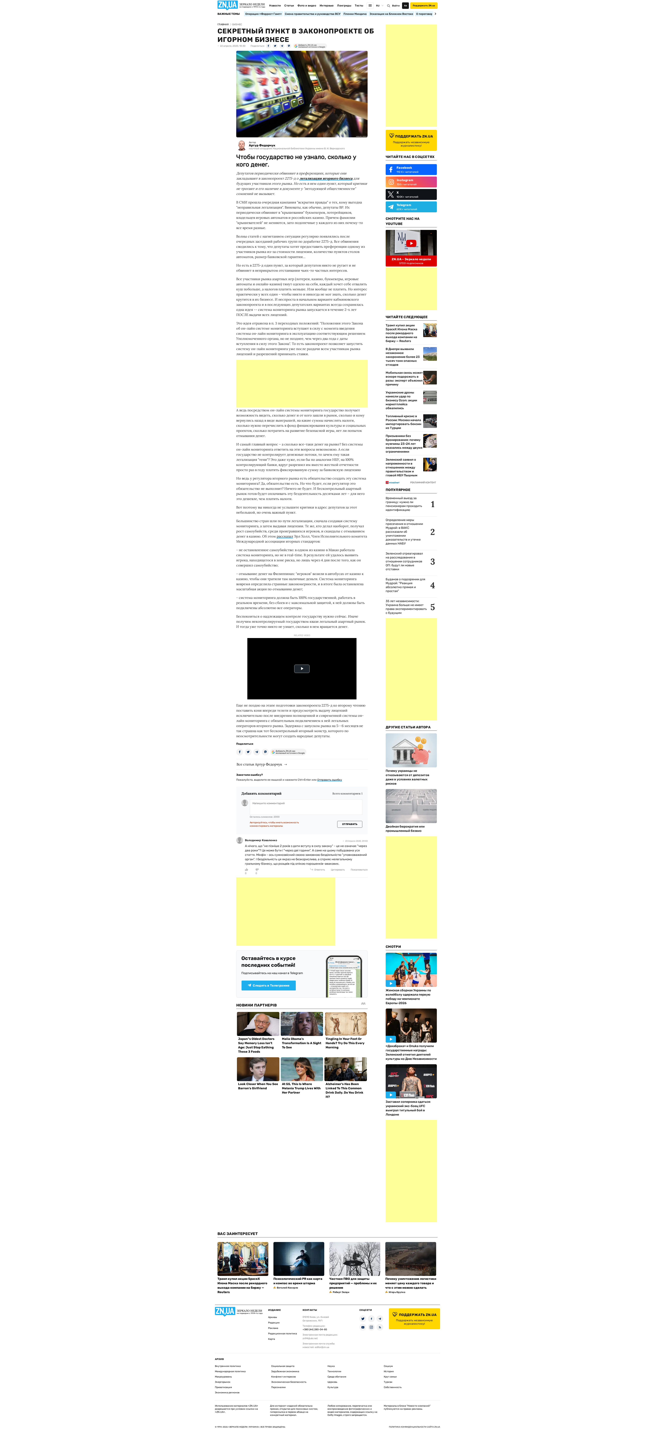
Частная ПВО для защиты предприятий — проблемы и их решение (353, 1283)
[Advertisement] (302, 384)
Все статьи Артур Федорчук (259, 764)
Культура (333, 1387)
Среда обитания (337, 1376)
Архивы (272, 1317)
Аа (405, 5)
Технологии (334, 1371)
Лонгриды (344, 5)
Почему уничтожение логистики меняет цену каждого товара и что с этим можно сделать (410, 1283)
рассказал (285, 536)
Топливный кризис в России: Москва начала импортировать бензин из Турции (403, 422)
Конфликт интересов (283, 1376)
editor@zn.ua (322, 1347)
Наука (331, 1366)
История (389, 1371)
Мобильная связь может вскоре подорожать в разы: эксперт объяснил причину (404, 378)
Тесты (359, 5)
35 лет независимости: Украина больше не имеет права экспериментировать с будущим (406, 607)
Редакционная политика (282, 1333)
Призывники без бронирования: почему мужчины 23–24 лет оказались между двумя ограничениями (404, 443)
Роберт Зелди (341, 1292)
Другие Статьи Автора (408, 727)
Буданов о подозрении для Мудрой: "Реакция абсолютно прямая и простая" (405, 585)
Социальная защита (282, 1366)
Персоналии (278, 1387)
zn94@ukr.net (310, 1338)
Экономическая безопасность (288, 1382)
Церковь (332, 1382)
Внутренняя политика (228, 1366)
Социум (388, 1366)
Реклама (273, 1328)
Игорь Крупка (397, 1292)
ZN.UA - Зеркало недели (411, 259)
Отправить (350, 824)
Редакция (274, 1322)
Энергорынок (222, 1382)
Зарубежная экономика (285, 1371)
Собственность (393, 1387)
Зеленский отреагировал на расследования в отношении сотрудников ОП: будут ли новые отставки (404, 561)
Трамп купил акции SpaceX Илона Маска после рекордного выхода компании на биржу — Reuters (401, 333)
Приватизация (223, 1387)
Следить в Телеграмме (271, 985)
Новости (275, 5)
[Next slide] (435, 14)
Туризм (388, 1382)
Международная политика (230, 1371)
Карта (271, 1339)
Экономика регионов (227, 1392)
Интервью (327, 5)
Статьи (289, 5)
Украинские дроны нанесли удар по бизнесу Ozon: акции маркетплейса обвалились (401, 400)
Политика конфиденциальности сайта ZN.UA (414, 1427)
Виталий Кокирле (287, 1287)
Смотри (393, 947)
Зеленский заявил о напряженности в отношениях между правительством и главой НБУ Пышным (401, 467)
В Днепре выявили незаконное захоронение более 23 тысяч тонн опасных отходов (403, 357)
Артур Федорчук (262, 145)
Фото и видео (306, 5)
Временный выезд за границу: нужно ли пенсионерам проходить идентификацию (404, 504)
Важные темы (228, 14)
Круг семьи (390, 1376)
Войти (396, 5)
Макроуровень (223, 1376)
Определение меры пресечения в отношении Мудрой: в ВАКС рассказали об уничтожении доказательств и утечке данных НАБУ (404, 531)
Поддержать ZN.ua (424, 5)
